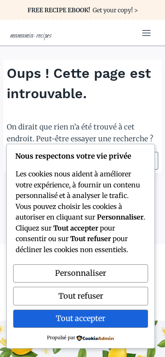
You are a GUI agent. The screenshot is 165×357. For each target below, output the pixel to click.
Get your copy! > (83, 10)
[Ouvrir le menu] (146, 32)
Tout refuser (80, 296)
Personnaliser (80, 273)
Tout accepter (80, 318)
